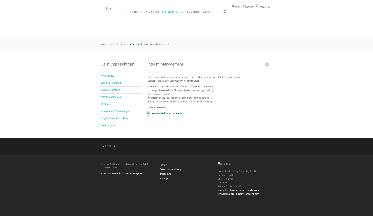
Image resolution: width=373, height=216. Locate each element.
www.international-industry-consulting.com (121, 173)
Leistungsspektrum (137, 44)
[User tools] (267, 64)
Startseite (120, 44)
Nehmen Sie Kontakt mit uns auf (167, 113)
